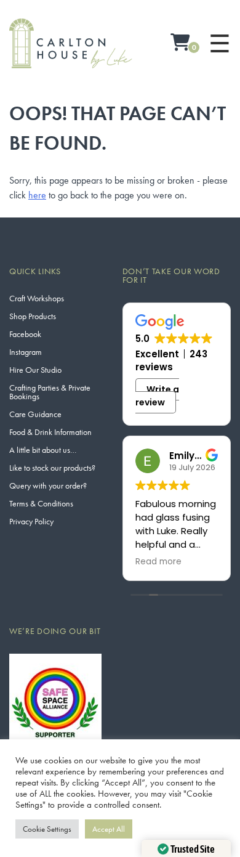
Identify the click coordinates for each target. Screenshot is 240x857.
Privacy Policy (31, 521)
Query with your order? (48, 485)
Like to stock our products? (52, 467)
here (37, 195)
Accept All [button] (108, 829)
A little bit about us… (42, 449)
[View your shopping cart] (180, 43)
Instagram (25, 351)
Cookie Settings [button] (47, 829)
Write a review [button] (157, 395)
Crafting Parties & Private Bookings (49, 391)
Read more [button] (158, 561)
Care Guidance (35, 414)
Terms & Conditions (41, 503)
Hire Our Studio (35, 369)
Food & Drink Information (50, 432)
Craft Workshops (36, 298)
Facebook (25, 334)
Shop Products (32, 316)
